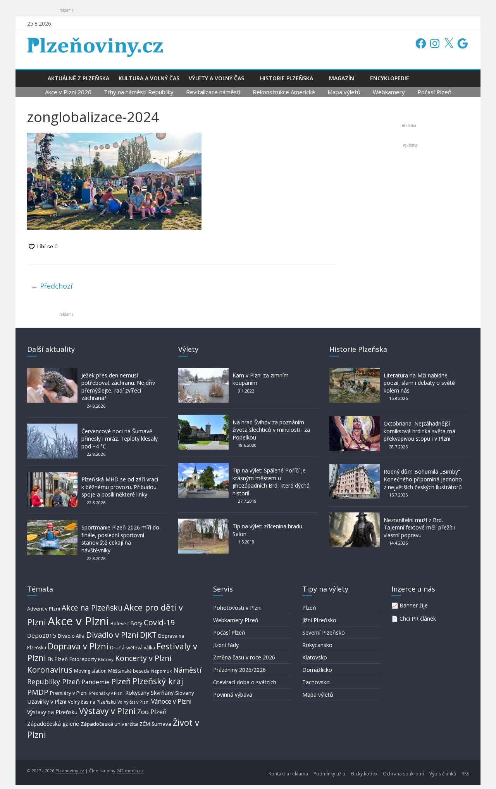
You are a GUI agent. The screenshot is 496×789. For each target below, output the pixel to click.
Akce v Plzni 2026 (68, 92)
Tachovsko (316, 682)
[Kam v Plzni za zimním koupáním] (203, 371)
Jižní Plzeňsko (319, 620)
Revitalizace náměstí (213, 92)
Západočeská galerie (53, 723)
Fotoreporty (82, 659)
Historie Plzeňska (286, 78)
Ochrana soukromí (403, 773)
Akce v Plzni (78, 621)
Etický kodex (364, 773)
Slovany (184, 692)
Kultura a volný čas (149, 78)
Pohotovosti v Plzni (237, 607)
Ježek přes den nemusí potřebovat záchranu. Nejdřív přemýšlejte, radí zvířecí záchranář (118, 387)
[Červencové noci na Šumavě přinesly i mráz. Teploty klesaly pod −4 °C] (52, 427)
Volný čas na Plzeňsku (92, 702)
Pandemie (95, 682)
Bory (136, 623)
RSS (465, 773)
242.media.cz (130, 770)
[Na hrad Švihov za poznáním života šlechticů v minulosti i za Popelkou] (203, 418)
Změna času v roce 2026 (244, 657)
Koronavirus (49, 669)
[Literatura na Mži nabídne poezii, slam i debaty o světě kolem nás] (354, 371)
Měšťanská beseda (129, 671)
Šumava (161, 723)
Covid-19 (159, 622)
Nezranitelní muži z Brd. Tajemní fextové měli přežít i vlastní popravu (419, 527)
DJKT (148, 635)
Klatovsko (314, 657)
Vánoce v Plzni (171, 701)
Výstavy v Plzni (107, 711)
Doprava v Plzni (78, 646)
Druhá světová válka (132, 647)
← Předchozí (51, 286)
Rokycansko (317, 645)
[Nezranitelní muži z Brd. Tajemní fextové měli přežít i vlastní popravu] (354, 516)
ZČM (145, 723)
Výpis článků (442, 773)
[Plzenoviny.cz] (35, 78)
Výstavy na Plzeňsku (52, 712)
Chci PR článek (418, 618)
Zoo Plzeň (152, 711)
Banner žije (414, 605)
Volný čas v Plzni (133, 702)
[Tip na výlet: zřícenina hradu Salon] (203, 522)
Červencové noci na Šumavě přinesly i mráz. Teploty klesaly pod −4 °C (119, 438)
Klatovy (106, 659)
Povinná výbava (232, 694)
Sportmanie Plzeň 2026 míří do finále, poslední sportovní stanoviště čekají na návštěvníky (120, 539)
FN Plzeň (58, 659)
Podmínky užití (329, 773)
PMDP (37, 692)
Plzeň (121, 681)
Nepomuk (161, 671)
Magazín (341, 78)
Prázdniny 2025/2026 (239, 669)
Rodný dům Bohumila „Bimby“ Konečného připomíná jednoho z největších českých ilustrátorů (423, 479)
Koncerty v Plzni (143, 658)
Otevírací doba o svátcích (244, 682)
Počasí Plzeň (434, 92)
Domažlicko (317, 669)
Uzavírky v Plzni (46, 701)
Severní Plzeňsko (323, 632)
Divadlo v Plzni (112, 634)
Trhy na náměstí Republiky (139, 92)
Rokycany (137, 692)
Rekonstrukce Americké (284, 92)
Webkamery (389, 92)
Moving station (90, 671)
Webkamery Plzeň (235, 620)
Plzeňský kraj (157, 681)
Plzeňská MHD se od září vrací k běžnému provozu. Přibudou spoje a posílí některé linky (119, 487)
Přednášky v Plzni (106, 693)
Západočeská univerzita (109, 723)
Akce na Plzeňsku (92, 607)
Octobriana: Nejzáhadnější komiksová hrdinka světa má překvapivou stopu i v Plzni (419, 431)
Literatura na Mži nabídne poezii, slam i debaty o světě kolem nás (419, 383)
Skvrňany (162, 692)
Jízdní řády (226, 645)
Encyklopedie (389, 78)
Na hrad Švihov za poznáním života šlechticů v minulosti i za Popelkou (271, 430)
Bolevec (119, 623)
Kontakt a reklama (288, 773)
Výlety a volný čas (216, 78)
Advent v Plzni (43, 608)
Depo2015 (41, 635)
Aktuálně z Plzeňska (78, 78)
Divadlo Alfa (71, 636)
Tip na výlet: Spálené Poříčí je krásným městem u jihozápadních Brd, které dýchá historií (271, 482)
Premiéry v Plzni (69, 692)
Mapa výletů (343, 92)
